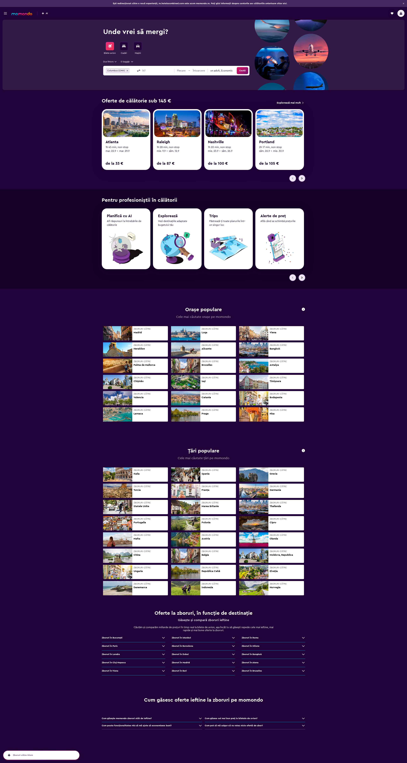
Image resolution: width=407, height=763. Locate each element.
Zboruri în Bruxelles (252, 671)
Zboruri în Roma (250, 638)
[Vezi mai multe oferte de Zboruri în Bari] (233, 671)
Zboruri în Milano (250, 646)
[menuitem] (110, 48)
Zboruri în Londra (111, 654)
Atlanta (112, 142)
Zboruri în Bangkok (252, 654)
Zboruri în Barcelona (182, 646)
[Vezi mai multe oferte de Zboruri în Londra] (163, 654)
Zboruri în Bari (179, 671)
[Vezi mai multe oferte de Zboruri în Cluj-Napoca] (163, 663)
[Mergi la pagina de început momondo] (21, 13)
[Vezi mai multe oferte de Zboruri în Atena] (303, 663)
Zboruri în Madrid (181, 663)
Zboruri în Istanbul (181, 638)
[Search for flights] (110, 46)
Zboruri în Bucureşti (112, 638)
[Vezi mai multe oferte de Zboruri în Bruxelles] (303, 671)
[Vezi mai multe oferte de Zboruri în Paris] (163, 646)
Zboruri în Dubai (180, 654)
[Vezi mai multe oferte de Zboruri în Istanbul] (233, 638)
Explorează (168, 216)
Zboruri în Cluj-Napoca (114, 663)
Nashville (216, 142)
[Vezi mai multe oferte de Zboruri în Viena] (163, 671)
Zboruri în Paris (109, 646)
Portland (266, 142)
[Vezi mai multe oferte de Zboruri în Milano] (303, 646)
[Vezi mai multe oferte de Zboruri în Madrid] (233, 663)
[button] (403, 3)
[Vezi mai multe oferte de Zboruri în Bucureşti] (163, 638)
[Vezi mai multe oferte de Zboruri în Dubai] (233, 654)
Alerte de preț (273, 216)
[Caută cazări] (124, 46)
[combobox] (110, 62)
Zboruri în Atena (250, 663)
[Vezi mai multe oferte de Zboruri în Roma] (303, 638)
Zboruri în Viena (110, 671)
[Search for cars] (138, 46)
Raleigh (163, 142)
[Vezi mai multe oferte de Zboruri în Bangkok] (303, 654)
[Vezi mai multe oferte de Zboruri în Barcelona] (233, 646)
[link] (290, 103)
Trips (213, 216)
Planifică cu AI (119, 216)
